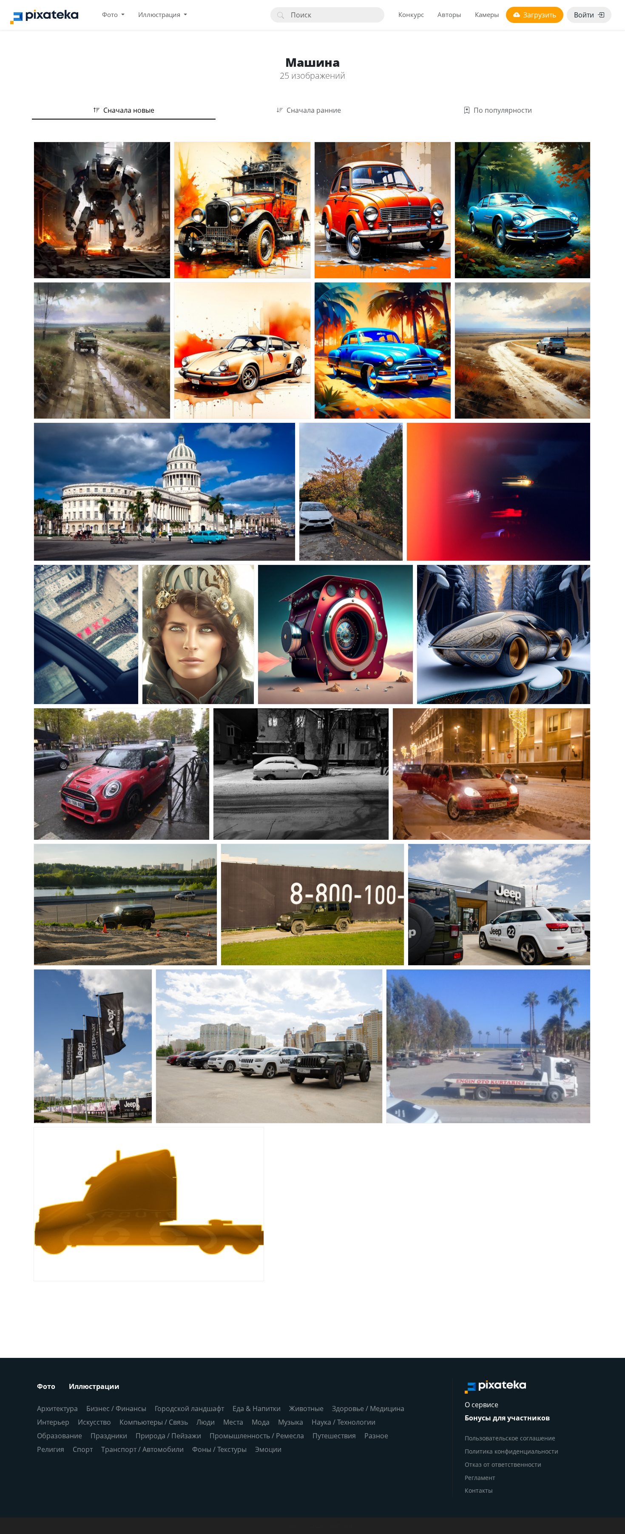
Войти (584, 15)
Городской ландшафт (189, 1408)
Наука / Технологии (343, 1422)
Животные (306, 1408)
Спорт (83, 1449)
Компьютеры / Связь (153, 1422)
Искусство (94, 1422)
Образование (59, 1435)
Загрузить (539, 15)
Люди (205, 1422)
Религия (50, 1449)
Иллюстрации (94, 1386)
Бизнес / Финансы (116, 1408)
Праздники (109, 1435)
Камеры (487, 14)
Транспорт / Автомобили (142, 1449)
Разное (376, 1435)
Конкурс (411, 14)
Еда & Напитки (257, 1408)
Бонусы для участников (507, 1418)
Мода (261, 1422)
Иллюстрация (160, 14)
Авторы (449, 14)
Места (233, 1422)
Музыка (290, 1422)
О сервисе (481, 1404)
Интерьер (53, 1422)
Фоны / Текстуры (219, 1449)
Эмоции (268, 1449)
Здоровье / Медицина (368, 1408)
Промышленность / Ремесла (257, 1435)
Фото (110, 14)
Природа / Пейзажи (168, 1435)
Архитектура (57, 1408)
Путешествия (334, 1435)
